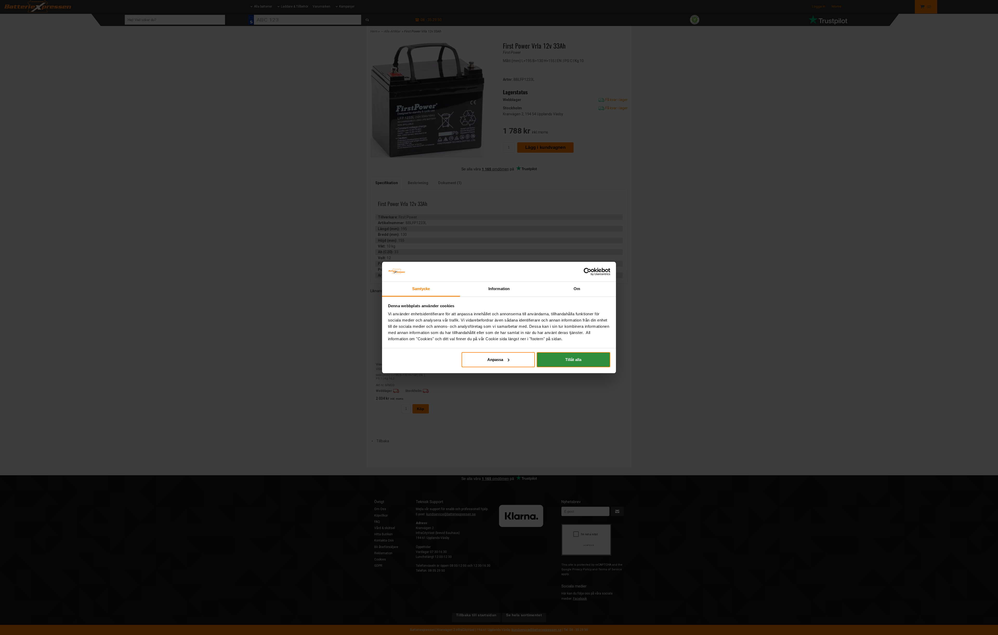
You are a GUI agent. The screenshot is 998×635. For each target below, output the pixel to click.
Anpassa (495, 359)
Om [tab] (577, 288)
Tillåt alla (573, 359)
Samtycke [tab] (421, 288)
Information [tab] (499, 288)
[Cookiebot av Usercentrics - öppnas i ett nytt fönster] (587, 272)
